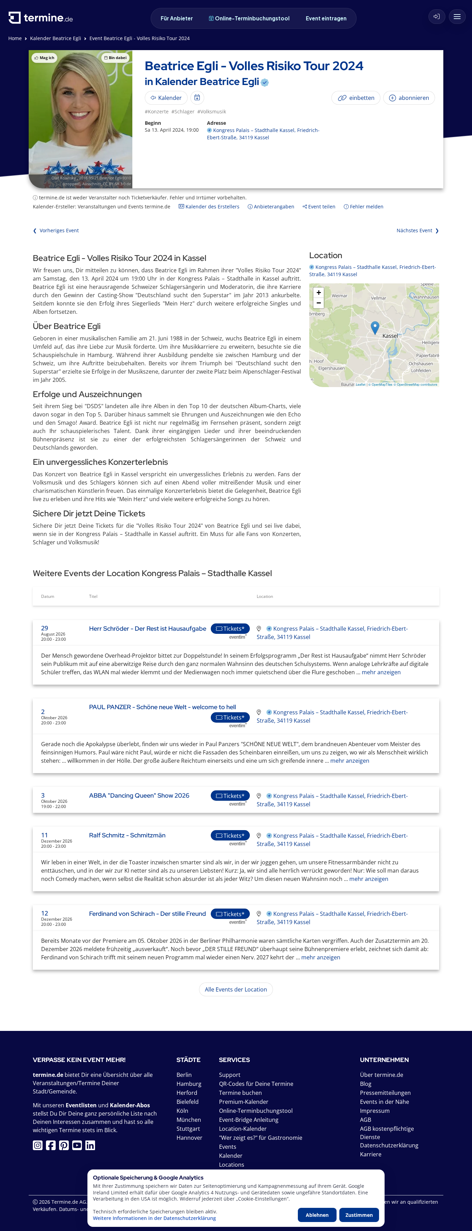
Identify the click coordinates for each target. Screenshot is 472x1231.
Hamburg (189, 1084)
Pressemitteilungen (385, 1093)
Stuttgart (188, 1129)
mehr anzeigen (380, 672)
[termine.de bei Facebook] (52, 1147)
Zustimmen (359, 1215)
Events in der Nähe (384, 1102)
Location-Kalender (243, 1129)
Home (15, 38)
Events (227, 1146)
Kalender (231, 1155)
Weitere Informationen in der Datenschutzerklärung (154, 1218)
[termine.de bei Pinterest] (65, 1147)
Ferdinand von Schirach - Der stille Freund (147, 914)
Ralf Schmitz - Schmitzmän (127, 835)
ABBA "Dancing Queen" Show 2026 (139, 795)
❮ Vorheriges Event (56, 230)
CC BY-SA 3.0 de (117, 183)
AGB (365, 1120)
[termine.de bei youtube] (78, 1147)
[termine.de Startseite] (42, 20)
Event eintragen (326, 18)
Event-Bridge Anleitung (249, 1120)
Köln (182, 1111)
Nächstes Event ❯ (418, 230)
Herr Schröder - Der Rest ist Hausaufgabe (147, 628)
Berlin (184, 1075)
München (189, 1120)
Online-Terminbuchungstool (252, 18)
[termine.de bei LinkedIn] (91, 1147)
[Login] (436, 16)
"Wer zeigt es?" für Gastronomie (260, 1137)
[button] (375, 328)
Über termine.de (381, 1075)
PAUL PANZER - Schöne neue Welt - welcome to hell (162, 707)
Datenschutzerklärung (389, 1145)
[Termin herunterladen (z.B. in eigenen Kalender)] (197, 98)
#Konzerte (157, 111)
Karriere (370, 1154)
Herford (187, 1093)
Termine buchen (240, 1093)
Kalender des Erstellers (211, 206)
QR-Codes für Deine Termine (256, 1084)
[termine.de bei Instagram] (39, 1147)
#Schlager (183, 111)
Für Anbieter (177, 18)
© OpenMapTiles (380, 384)
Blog (365, 1084)
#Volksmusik (211, 111)
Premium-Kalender (243, 1102)
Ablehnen (317, 1215)
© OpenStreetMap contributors (415, 384)
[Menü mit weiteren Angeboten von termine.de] (457, 16)
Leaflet (361, 384)
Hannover (189, 1137)
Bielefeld (188, 1102)
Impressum (375, 1111)
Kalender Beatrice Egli (55, 38)
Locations (231, 1164)
